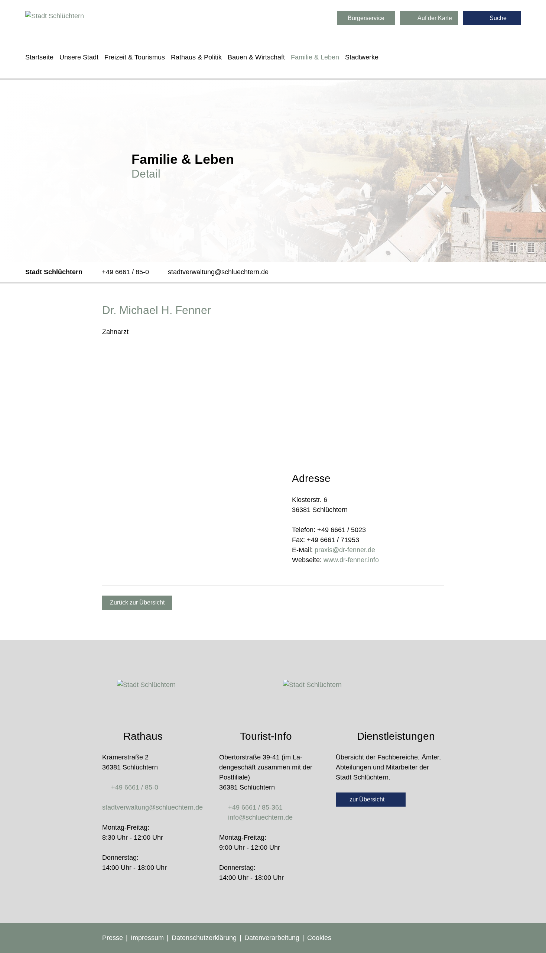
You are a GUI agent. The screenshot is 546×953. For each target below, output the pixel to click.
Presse (112, 937)
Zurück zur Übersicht (137, 602)
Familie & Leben (315, 57)
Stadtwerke (361, 57)
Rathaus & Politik (196, 57)
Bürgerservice (366, 18)
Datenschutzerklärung (204, 937)
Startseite (39, 57)
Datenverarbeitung (271, 937)
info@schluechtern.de (260, 817)
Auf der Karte (434, 18)
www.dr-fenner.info (351, 560)
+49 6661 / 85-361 (255, 807)
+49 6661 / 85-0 (125, 272)
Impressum (147, 937)
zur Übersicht (368, 799)
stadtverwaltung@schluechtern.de (218, 272)
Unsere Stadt (78, 57)
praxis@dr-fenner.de (345, 550)
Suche (497, 18)
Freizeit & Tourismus (134, 57)
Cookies (319, 937)
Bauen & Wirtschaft (256, 57)
